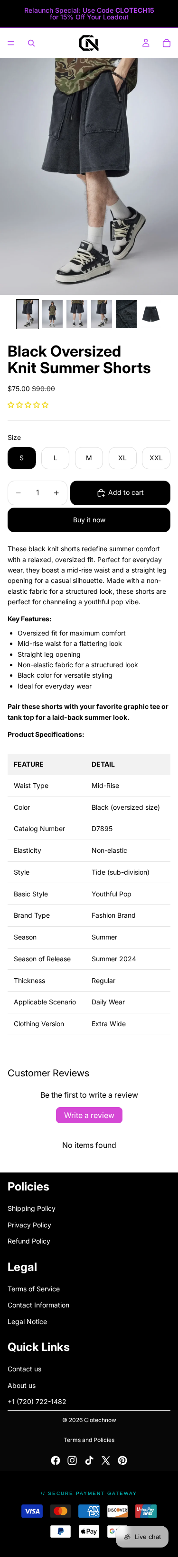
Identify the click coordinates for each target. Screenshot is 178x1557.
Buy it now (89, 520)
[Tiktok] (89, 1460)
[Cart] (166, 43)
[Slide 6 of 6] (151, 314)
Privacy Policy (29, 1225)
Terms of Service (34, 1289)
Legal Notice (27, 1321)
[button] (28, 405)
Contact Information (38, 1305)
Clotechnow (100, 1419)
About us (22, 1385)
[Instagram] (72, 1460)
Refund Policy (29, 1241)
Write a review (89, 1115)
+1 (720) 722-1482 (37, 1401)
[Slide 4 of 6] (101, 314)
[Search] (31, 43)
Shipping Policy (32, 1208)
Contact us (24, 1369)
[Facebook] (55, 1460)
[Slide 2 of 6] (52, 314)
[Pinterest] (122, 1460)
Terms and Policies (89, 1439)
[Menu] (11, 43)
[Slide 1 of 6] (27, 314)
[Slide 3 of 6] (76, 314)
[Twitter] (106, 1460)
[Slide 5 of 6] (126, 314)
